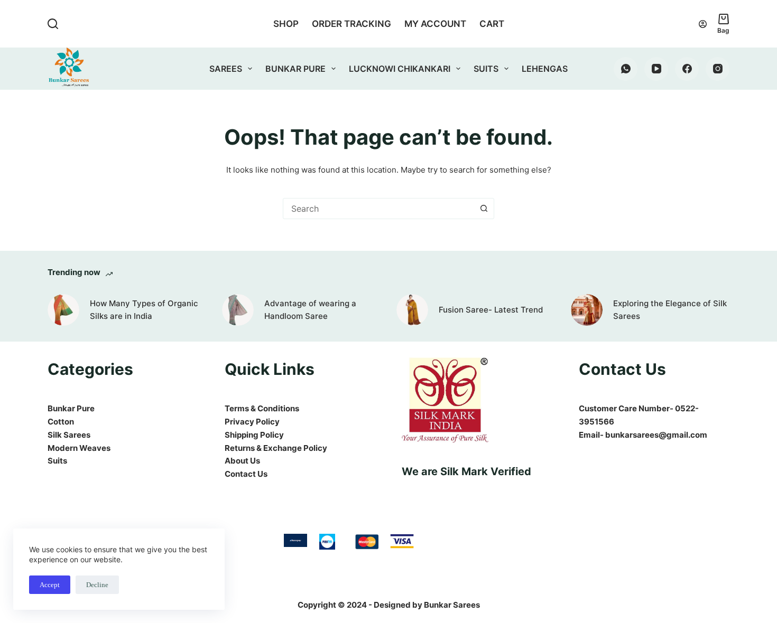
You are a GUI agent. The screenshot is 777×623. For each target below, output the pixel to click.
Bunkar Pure (295, 68)
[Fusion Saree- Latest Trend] (412, 310)
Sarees (225, 68)
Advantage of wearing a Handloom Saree (310, 310)
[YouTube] (656, 69)
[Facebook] (687, 69)
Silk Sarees (69, 435)
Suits (486, 68)
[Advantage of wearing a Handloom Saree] (238, 310)
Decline (97, 585)
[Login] (703, 24)
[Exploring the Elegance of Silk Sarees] (587, 310)
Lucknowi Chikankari (399, 68)
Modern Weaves (79, 448)
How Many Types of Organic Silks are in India (144, 310)
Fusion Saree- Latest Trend (491, 310)
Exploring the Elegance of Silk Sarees (670, 310)
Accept (50, 585)
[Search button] (484, 209)
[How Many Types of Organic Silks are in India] (63, 310)
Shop (286, 23)
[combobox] (378, 208)
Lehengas (545, 68)
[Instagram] (717, 69)
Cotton (61, 422)
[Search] (53, 23)
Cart (491, 23)
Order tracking (351, 23)
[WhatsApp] (625, 69)
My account (435, 23)
